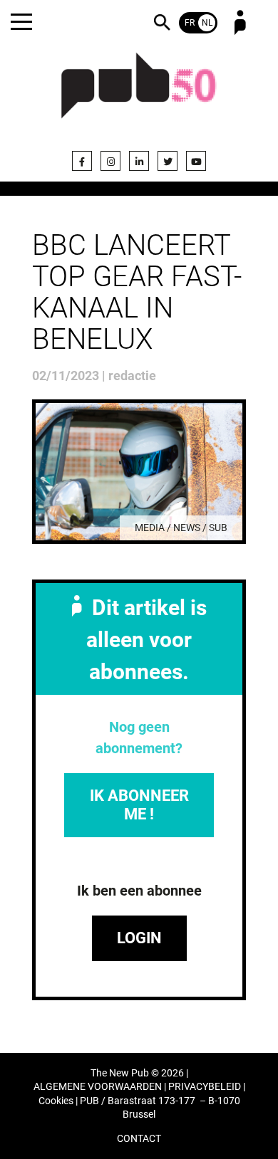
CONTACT (139, 1138)
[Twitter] (167, 161)
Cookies (55, 1101)
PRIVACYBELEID (204, 1086)
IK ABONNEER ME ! (139, 805)
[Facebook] (82, 161)
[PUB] (139, 94)
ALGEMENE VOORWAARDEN (98, 1086)
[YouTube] (196, 161)
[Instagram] (110, 161)
